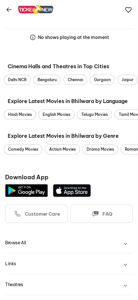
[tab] (69, 242)
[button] (128, 9)
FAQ (107, 214)
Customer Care (42, 214)
